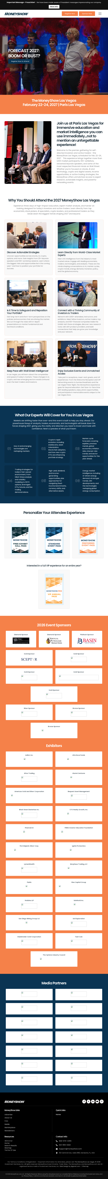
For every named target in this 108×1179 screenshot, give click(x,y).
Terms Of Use (10, 1150)
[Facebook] (84, 1101)
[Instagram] (101, 1101)
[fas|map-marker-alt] (57, 1153)
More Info (54, 7)
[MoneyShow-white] (15, 1101)
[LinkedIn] (93, 1101)
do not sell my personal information (74, 1176)
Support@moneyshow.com (70, 1149)
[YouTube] (97, 1101)
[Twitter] (88, 1101)
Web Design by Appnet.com (70, 1166)
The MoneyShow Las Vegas (84, 1162)
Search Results (11, 1145)
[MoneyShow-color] (17, 13)
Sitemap (8, 1148)
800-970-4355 (65, 1141)
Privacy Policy (28, 1176)
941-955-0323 (65, 1145)
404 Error (9, 1141)
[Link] (21, 639)
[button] (100, 13)
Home (58, 1114)
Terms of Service (73, 1174)
